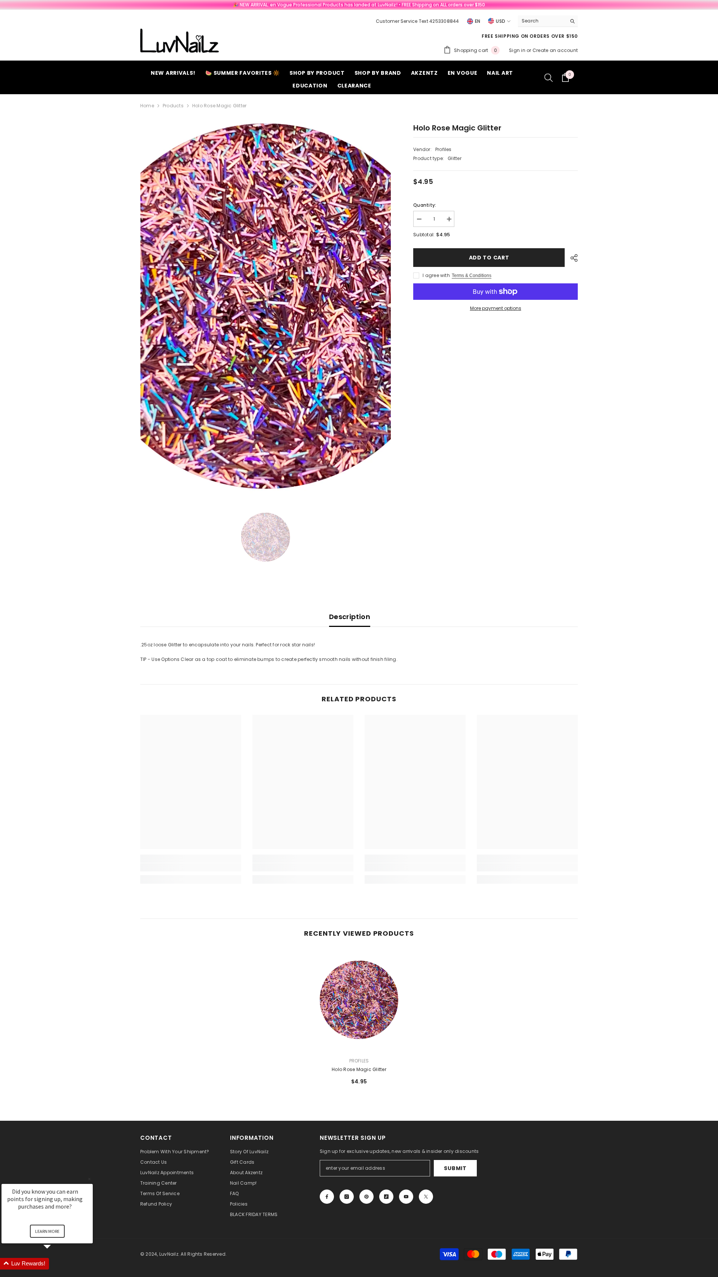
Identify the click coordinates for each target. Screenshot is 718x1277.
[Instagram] (347, 1197)
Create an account (555, 50)
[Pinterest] (366, 1197)
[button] (56, 1264)
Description (349, 616)
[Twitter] (426, 1197)
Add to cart (487, 257)
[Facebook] (327, 1197)
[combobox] (542, 21)
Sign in (518, 50)
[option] (265, 307)
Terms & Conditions (471, 275)
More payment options (495, 308)
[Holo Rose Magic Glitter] (359, 1000)
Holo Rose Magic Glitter (359, 1069)
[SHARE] (571, 258)
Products (173, 105)
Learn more (47, 1231)
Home (147, 105)
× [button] (89, 1178)
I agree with (436, 275)
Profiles (443, 149)
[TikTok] (386, 1197)
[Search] (548, 21)
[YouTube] (406, 1197)
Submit (455, 1168)
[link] (190, 867)
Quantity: (424, 205)
